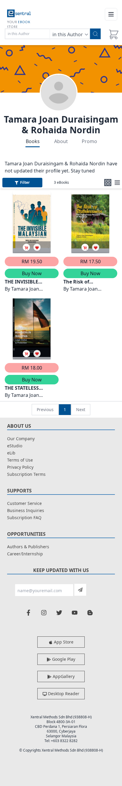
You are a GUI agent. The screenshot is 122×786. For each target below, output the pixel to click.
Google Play (63, 659)
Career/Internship (25, 554)
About (61, 141)
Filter (25, 182)
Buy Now (32, 273)
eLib (11, 453)
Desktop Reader (63, 693)
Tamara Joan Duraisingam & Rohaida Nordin (61, 124)
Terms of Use (20, 460)
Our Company (21, 438)
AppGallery (63, 676)
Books (33, 141)
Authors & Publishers (28, 546)
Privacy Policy (20, 467)
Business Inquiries (25, 510)
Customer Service (24, 503)
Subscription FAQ (24, 517)
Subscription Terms (26, 474)
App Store (63, 642)
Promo (89, 141)
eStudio (14, 446)
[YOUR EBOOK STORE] (19, 14)
